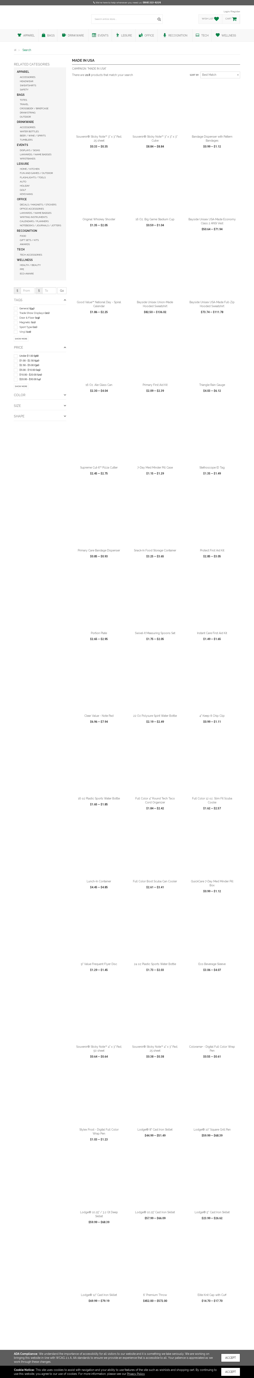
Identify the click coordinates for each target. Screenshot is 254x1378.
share (120, 158)
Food (23, 236)
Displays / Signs (30, 150)
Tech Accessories (31, 254)
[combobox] (220, 75)
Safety (24, 89)
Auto (23, 181)
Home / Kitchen (29, 169)
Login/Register (232, 11)
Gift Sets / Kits (29, 240)
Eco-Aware (27, 273)
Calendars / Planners (34, 221)
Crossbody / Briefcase (34, 108)
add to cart (101, 127)
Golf (23, 190)
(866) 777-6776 (152, 2)
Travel (24, 104)
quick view (84, 158)
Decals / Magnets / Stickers (38, 204)
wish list (104, 158)
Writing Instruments (33, 217)
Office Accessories (32, 208)
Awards (25, 244)
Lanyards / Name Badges (35, 154)
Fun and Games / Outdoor (36, 173)
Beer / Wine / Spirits (33, 135)
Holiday (25, 185)
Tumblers (26, 139)
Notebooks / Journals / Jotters (40, 225)
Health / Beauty (30, 265)
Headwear (26, 81)
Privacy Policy (136, 1373)
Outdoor (25, 116)
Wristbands (27, 158)
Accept (230, 1357)
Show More (21, 339)
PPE (22, 269)
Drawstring (28, 112)
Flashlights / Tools (33, 177)
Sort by (194, 75)
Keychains (26, 194)
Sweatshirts (28, 85)
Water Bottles (29, 131)
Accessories (27, 77)
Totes (23, 100)
